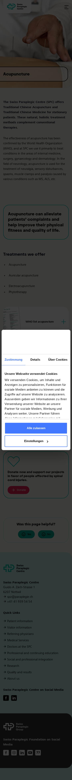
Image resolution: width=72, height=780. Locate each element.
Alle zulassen (36, 428)
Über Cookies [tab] (57, 359)
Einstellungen (33, 441)
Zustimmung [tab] (13, 359)
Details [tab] (35, 359)
